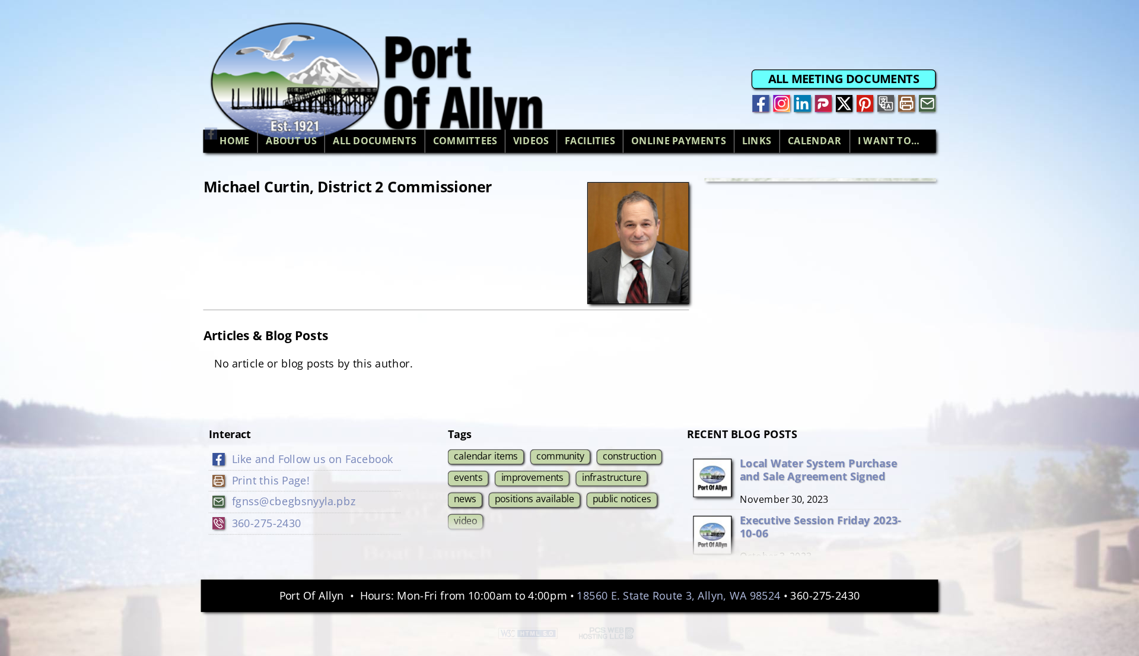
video (465, 520)
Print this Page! (271, 480)
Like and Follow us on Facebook (312, 458)
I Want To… (889, 141)
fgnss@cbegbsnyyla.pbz (294, 502)
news (465, 498)
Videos (531, 141)
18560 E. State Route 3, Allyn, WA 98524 (678, 595)
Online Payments (678, 141)
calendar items (486, 455)
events (468, 477)
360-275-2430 (266, 523)
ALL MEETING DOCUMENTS (844, 79)
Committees (465, 141)
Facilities (590, 141)
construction (629, 455)
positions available (534, 498)
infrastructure (611, 477)
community (560, 455)
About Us (291, 141)
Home (234, 141)
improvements (532, 477)
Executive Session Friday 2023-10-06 (820, 526)
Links (756, 141)
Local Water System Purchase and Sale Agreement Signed (817, 469)
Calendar (815, 141)
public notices (622, 498)
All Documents (375, 141)
